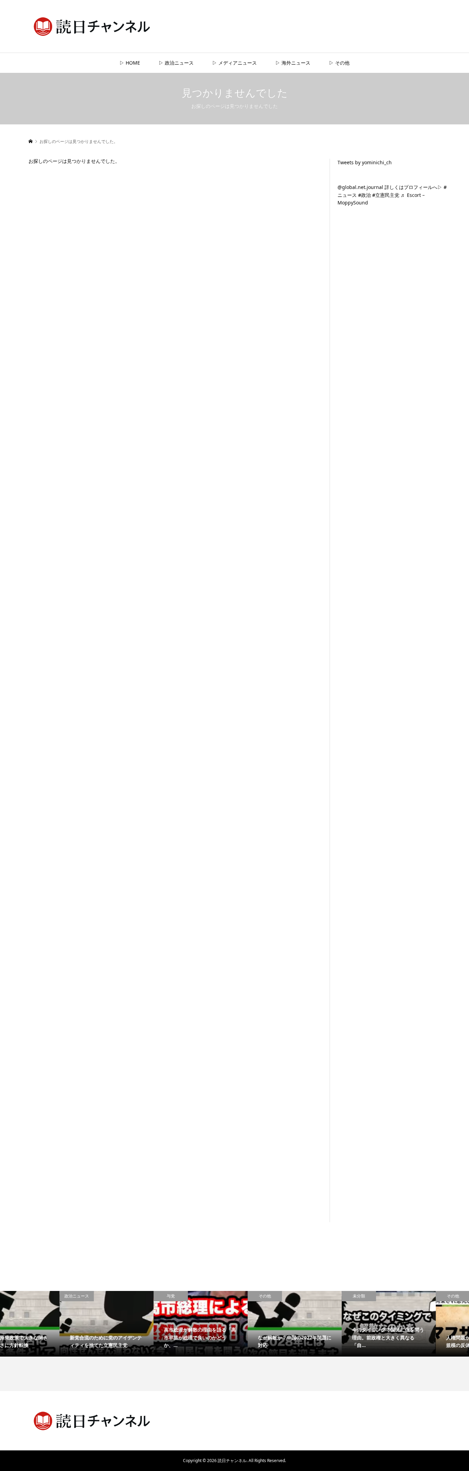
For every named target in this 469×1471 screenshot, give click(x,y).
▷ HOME (129, 62)
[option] (47, 1324)
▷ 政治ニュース (176, 62)
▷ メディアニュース (234, 62)
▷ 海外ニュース (292, 62)
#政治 (364, 195)
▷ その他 (339, 62)
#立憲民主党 (385, 195)
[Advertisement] (389, 342)
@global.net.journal (360, 187)
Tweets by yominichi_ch (365, 162)
